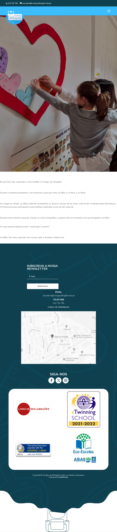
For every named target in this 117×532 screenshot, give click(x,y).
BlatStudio (63, 477)
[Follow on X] (58, 380)
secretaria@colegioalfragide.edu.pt (58, 295)
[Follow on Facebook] (51, 380)
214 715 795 (58, 303)
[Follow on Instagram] (66, 380)
